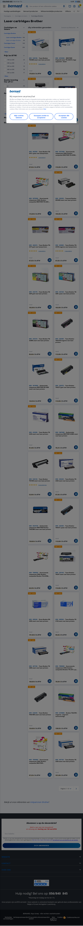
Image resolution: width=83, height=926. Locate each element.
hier (45, 109)
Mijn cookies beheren (19, 117)
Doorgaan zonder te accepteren (41, 117)
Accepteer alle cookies (64, 117)
